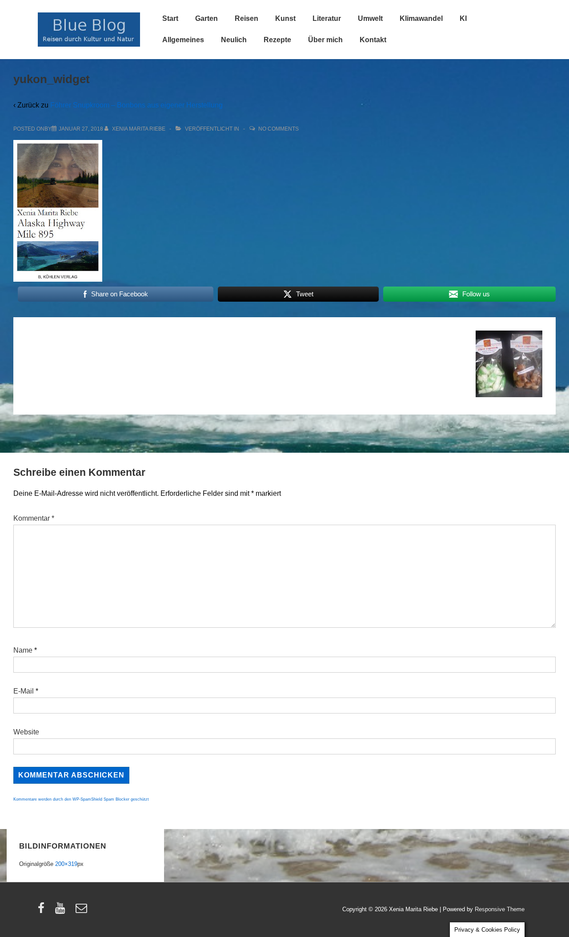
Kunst (285, 18)
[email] (82, 911)
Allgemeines (183, 40)
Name (22, 650)
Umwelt (370, 18)
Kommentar (33, 518)
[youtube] (62, 911)
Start (170, 18)
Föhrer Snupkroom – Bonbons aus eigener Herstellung (136, 105)
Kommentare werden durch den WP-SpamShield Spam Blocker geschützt (81, 799)
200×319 (66, 864)
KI (463, 18)
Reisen (246, 18)
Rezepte (277, 40)
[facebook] (43, 911)
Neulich (234, 40)
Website (26, 732)
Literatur (327, 18)
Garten (206, 18)
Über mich (325, 40)
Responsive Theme (500, 909)
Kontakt (373, 40)
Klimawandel (421, 18)
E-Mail (23, 691)
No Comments (278, 129)
